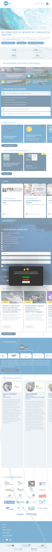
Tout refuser (26, 279)
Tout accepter (26, 277)
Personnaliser (26, 282)
